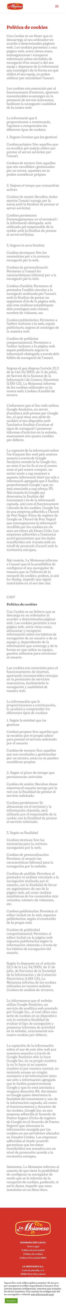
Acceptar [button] (11, 1300)
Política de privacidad (33, 1250)
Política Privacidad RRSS (33, 1257)
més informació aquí (42, 1294)
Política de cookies (33, 1253)
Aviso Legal (33, 1246)
